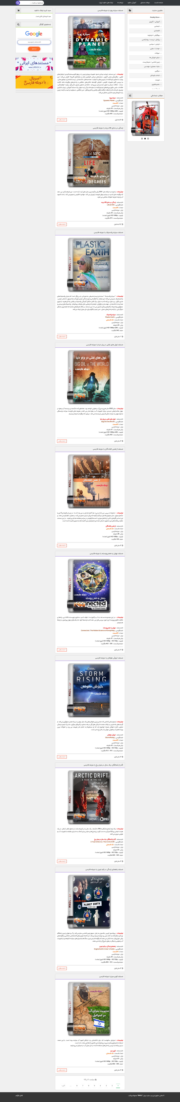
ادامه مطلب (61, 120)
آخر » (63, 1085)
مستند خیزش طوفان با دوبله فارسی (109, 658)
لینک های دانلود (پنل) (106, 2)
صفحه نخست (158, 2)
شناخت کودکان (155, 75)
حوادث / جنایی (155, 48)
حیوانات (157, 53)
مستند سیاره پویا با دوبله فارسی (110, 10)
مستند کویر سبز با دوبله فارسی (111, 976)
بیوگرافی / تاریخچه (154, 35)
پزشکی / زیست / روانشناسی (151, 39)
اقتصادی (157, 31)
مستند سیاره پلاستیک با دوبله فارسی (108, 232)
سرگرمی (157, 71)
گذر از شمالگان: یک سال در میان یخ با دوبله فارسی (103, 765)
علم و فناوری (156, 84)
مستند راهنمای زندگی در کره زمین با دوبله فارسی (104, 869)
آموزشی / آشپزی (154, 22)
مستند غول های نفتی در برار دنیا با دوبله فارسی (104, 344)
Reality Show (155, 17)
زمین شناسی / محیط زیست (151, 62)
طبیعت (157, 80)
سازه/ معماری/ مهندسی (152, 66)
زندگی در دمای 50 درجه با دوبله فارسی (108, 128)
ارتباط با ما (120, 2)
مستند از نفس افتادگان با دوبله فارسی (108, 449)
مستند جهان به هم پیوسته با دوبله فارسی (106, 553)
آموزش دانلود (131, 2)
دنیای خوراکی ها (154, 57)
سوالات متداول (145, 2)
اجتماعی (157, 26)
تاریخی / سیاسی (154, 44)
